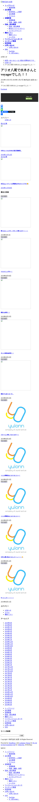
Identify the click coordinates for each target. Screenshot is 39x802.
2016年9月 (8, 698)
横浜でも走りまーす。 (7, 394)
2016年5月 (8, 702)
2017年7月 (8, 677)
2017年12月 (9, 667)
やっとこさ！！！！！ (7, 597)
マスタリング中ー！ (6, 271)
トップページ (9, 708)
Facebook (4, 89)
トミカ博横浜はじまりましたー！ (10, 475)
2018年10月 (9, 646)
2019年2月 (8, 637)
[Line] (19, 110)
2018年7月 (8, 652)
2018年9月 (8, 648)
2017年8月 (8, 675)
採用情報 (8, 723)
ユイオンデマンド (15, 30)
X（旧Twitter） (14, 53)
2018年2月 (8, 663)
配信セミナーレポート (17, 28)
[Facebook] (19, 106)
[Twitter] (19, 108)
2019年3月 (8, 635)
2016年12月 (9, 692)
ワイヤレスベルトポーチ (13, 719)
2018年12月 (9, 642)
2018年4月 (8, 658)
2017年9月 (8, 673)
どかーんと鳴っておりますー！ (10, 434)
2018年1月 (8, 665)
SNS (6, 727)
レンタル (12, 37)
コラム (7, 612)
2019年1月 (8, 639)
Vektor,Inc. (21, 745)
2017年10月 (9, 671)
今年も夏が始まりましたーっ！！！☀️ (12, 557)
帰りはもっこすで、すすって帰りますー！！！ (14, 231)
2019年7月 (8, 627)
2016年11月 (9, 694)
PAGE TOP (36, 776)
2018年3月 (8, 660)
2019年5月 (8, 631)
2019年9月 (8, 623)
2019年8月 (8, 625)
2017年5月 (8, 681)
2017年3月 (8, 686)
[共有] (19, 114)
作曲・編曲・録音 (15, 22)
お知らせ (8, 120)
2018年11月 (9, 644)
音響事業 (12, 20)
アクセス (12, 16)
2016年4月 (8, 704)
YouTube (12, 51)
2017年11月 (9, 669)
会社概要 (12, 14)
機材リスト (13, 35)
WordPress (12, 743)
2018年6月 (8, 654)
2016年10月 (9, 696)
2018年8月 (8, 650)
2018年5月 (8, 656)
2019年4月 (8, 633)
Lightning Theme (24, 743)
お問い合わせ (13, 47)
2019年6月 (8, 629)
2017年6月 (8, 679)
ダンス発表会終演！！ (7, 353)
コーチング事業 (10, 721)
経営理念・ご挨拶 (15, 12)
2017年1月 (8, 690)
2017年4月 (8, 684)
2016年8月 (8, 700)
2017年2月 (8, 688)
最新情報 (12, 7)
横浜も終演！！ (5, 312)
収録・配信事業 (14, 26)
